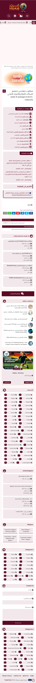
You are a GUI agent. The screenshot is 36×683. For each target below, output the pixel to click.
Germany (27, 382)
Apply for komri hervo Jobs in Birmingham (21, 486)
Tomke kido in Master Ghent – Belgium (25, 538)
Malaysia (9, 427)
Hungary (24, 416)
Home (32, 676)
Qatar (27, 444)
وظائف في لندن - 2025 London (24, 511)
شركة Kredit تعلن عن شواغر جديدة (22, 253)
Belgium (10, 398)
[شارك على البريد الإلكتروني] (5, 213)
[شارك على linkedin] (14, 213)
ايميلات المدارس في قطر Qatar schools (17, 337)
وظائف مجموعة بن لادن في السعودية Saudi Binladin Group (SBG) (15, 331)
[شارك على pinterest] (18, 213)
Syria (9, 455)
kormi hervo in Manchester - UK (23, 499)
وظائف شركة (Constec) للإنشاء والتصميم (20, 241)
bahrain (25, 398)
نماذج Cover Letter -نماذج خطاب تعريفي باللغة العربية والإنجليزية (16, 306)
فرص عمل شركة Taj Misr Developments (20, 277)
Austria (10, 394)
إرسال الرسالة (18, 622)
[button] (14, 15)
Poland (25, 441)
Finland (25, 409)
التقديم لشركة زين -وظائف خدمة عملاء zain (16, 319)
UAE (10, 459)
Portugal (10, 441)
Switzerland (24, 455)
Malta (26, 430)
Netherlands (11, 430)
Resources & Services (12, 444)
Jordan (25, 423)
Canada (10, 402)
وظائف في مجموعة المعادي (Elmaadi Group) (19, 265)
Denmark (24, 405)
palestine (10, 437)
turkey (25, 459)
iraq (9, 416)
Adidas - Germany (18, 373)
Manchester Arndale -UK (25, 476)
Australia (25, 394)
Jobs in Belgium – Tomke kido (8, 22)
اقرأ (30, 680)
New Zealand (24, 434)
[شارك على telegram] (22, 213)
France (10, 409)
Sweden (10, 452)
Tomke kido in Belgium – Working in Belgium (10, 530)
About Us (26, 676)
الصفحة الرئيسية (29, 66)
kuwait (10, 423)
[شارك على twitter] (27, 213)
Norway (9, 434)
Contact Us (17, 676)
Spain (25, 452)
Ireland (25, 419)
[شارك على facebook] (31, 213)
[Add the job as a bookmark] (4, 91)
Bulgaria (25, 402)
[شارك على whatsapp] (9, 213)
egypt (23, 66)
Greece (10, 412)
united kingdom (24, 462)
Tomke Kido (7, 680)
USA (9, 462)
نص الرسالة (28, 607)
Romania (25, 448)
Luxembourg (24, 427)
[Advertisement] (18, 44)
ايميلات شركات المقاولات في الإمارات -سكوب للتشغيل (15, 313)
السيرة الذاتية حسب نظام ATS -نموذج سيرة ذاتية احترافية (15, 325)
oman (25, 437)
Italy (10, 419)
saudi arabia (10, 448)
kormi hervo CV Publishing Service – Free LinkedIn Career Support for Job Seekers (16, 343)
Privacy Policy (7, 676)
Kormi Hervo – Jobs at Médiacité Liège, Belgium (10, 538)
